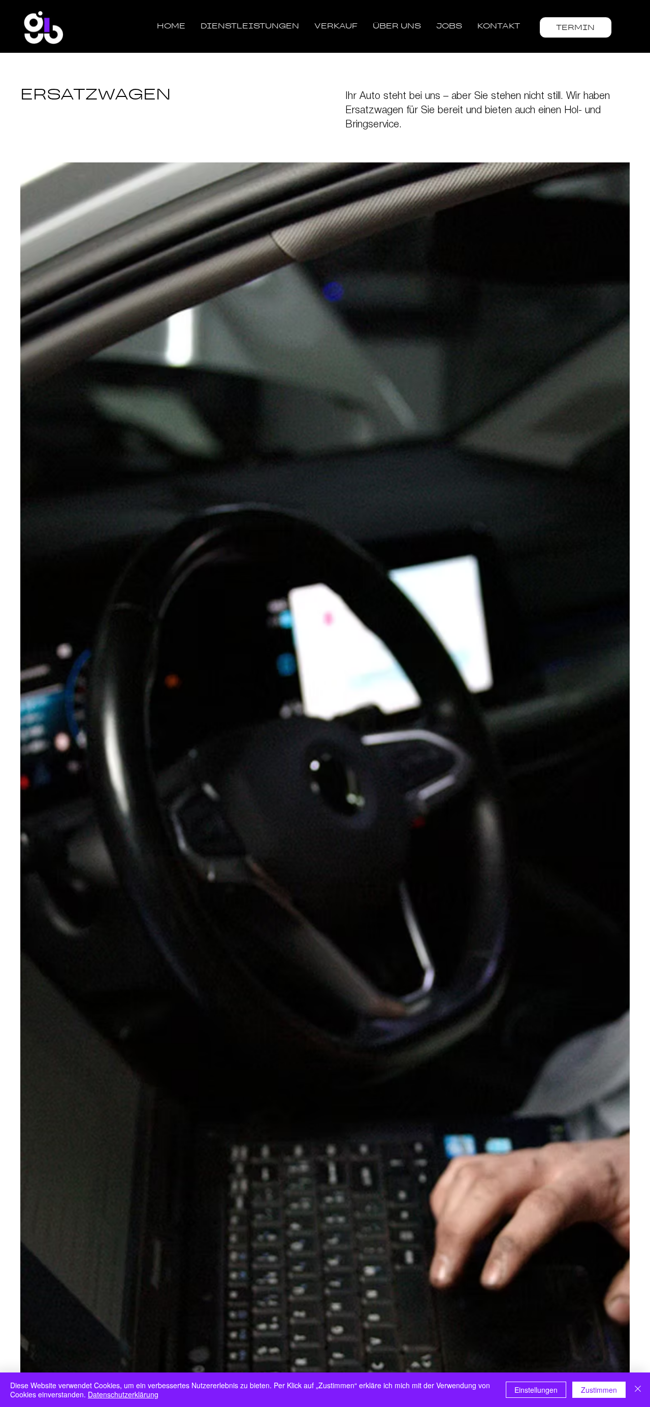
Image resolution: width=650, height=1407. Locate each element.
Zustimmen (599, 1390)
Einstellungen (536, 1390)
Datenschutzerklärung (123, 1394)
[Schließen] (638, 1390)
